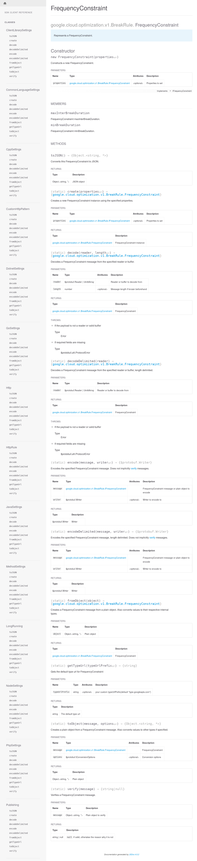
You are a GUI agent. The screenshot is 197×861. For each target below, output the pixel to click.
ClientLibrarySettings (19, 30)
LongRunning (14, 626)
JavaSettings (14, 507)
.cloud (71, 24)
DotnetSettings (15, 268)
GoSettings (13, 328)
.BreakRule (121, 24)
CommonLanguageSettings (23, 90)
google (58, 24)
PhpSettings (13, 745)
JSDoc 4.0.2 (134, 854)
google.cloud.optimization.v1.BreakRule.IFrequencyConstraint (100, 83)
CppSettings (13, 149)
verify (13, 76)
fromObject (15, 63)
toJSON (13, 36)
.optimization (90, 24)
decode (13, 45)
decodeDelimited (18, 49)
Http (8, 387)
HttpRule (11, 447)
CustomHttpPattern (18, 209)
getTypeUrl (15, 67)
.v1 (107, 24)
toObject (14, 71)
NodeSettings (14, 685)
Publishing (12, 805)
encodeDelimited (18, 58)
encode (13, 54)
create (13, 40)
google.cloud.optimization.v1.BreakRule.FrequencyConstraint (106, 194)
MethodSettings (15, 566)
